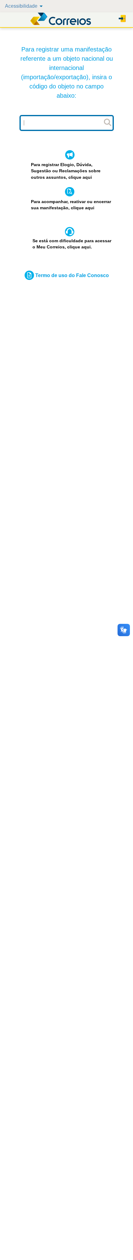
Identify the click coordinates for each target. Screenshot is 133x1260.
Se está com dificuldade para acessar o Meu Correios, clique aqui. (71, 244)
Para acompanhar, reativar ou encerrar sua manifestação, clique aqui (71, 204)
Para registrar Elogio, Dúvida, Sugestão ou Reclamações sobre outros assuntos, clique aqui (66, 171)
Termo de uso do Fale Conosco (72, 275)
